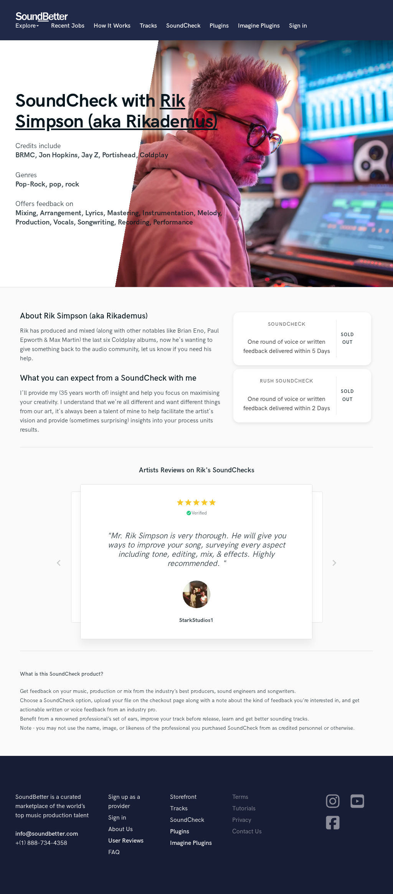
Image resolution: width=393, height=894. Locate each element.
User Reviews (126, 841)
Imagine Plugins (259, 26)
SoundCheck (183, 26)
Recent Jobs (67, 26)
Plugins (219, 26)
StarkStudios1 (196, 620)
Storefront (183, 797)
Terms (240, 797)
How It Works (112, 26)
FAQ (114, 852)
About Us (120, 829)
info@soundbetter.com (46, 834)
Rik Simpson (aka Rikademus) (116, 111)
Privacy (241, 820)
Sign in (298, 26)
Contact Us (247, 831)
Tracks (148, 26)
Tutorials (244, 808)
